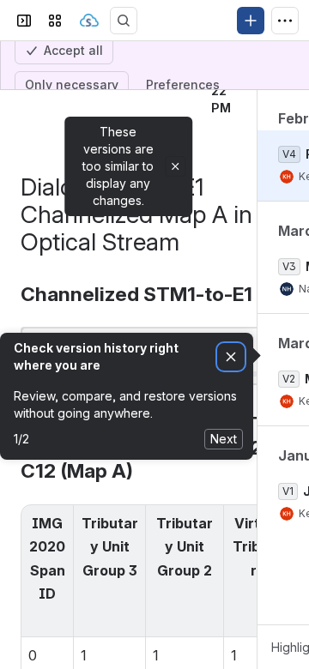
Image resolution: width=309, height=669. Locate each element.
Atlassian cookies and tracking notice (120, 21)
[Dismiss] (231, 447)
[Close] (175, 256)
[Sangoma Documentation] (89, 110)
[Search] (123, 110)
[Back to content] (24, 155)
